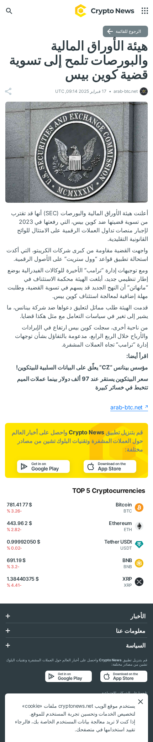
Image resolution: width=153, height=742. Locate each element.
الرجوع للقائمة (128, 31)
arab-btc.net (126, 407)
